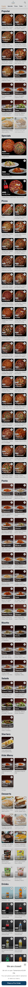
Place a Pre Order (14, 983)
